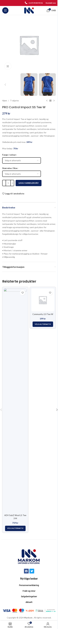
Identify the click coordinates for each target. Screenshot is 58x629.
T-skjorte (14, 100)
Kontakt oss (51, 3)
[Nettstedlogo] (29, 10)
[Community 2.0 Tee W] (42, 300)
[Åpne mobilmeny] (5, 10)
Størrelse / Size (9, 168)
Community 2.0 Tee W (42, 314)
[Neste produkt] (54, 100)
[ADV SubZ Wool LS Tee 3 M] (15, 400)
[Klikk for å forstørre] (7, 66)
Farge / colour (9, 154)
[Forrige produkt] (47, 100)
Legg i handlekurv (29, 183)
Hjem (4, 100)
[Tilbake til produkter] (50, 100)
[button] (5, 85)
